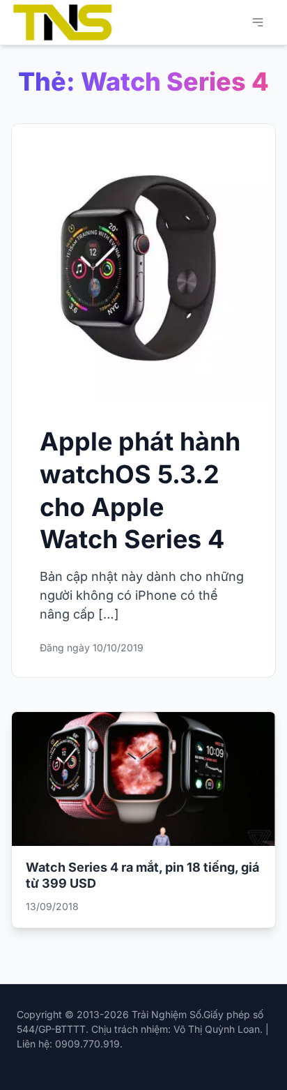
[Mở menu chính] (258, 22)
